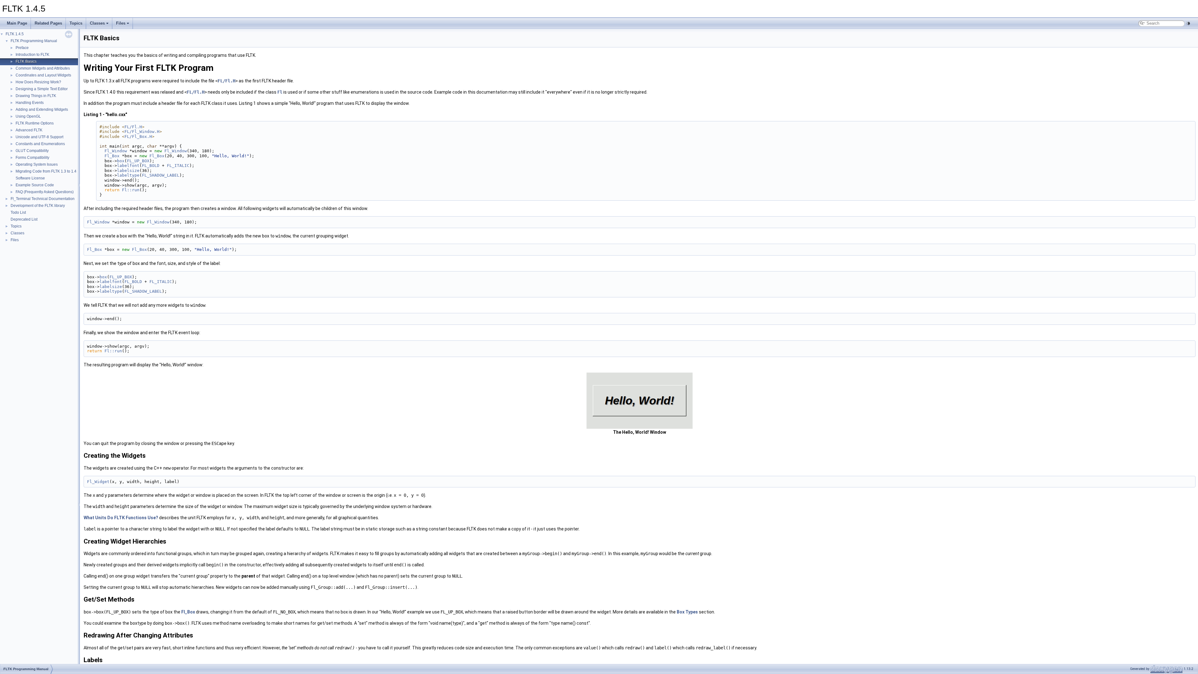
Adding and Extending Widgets (42, 109)
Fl (279, 92)
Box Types (687, 611)
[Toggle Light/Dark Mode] (1188, 23)
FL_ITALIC (178, 165)
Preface (22, 48)
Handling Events (30, 102)
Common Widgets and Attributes (43, 68)
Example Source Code (35, 185)
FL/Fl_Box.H (138, 136)
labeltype (128, 175)
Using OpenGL (28, 116)
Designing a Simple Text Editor (42, 89)
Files (120, 23)
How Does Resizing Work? (38, 82)
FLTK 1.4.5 (15, 34)
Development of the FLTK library (38, 205)
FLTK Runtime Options (35, 123)
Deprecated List (24, 219)
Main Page (17, 23)
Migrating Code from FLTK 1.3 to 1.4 (46, 171)
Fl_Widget (98, 481)
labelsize (128, 170)
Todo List (18, 212)
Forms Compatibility (32, 157)
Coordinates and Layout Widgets (43, 75)
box (120, 161)
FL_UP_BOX (138, 161)
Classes (97, 23)
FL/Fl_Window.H (141, 131)
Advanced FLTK (29, 130)
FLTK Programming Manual (34, 41)
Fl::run (130, 190)
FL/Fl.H (226, 80)
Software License (30, 178)
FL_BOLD (150, 165)
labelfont (128, 165)
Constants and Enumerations (40, 144)
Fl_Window (116, 151)
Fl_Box (112, 156)
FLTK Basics (26, 61)
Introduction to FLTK (32, 54)
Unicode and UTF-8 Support (39, 137)
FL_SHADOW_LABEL (160, 175)
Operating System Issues (37, 164)
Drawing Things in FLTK (36, 96)
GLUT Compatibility (32, 151)
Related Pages (48, 23)
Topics (76, 23)
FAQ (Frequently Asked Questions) (45, 192)
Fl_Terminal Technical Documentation (43, 199)
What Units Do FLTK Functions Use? (121, 517)
